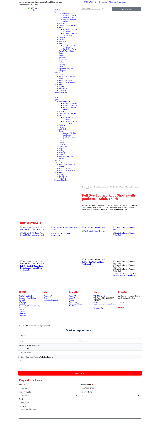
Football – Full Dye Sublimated (70, 30)
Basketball (62, 37)
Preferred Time (86, 392)
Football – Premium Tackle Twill (70, 34)
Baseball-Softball (65, 14)
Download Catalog (60, 92)
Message (22, 406)
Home (84, 187)
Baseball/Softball (93, 187)
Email (21, 399)
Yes (22, 348)
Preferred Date (25, 392)
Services (57, 73)
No (28, 348)
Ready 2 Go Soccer (70, 49)
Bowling (62, 65)
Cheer (61, 67)
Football (61, 27)
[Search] (102, 8)
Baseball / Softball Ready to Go (69, 21)
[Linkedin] (127, 313)
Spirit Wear (63, 59)
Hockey (61, 55)
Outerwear (62, 57)
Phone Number (86, 385)
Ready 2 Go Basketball (67, 82)
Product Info (58, 84)
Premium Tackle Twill (70, 18)
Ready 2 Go (58, 74)
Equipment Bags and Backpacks (66, 70)
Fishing (61, 63)
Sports (56, 12)
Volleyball (62, 41)
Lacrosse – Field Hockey (67, 25)
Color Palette (63, 90)
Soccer (61, 43)
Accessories (104, 187)
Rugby (61, 61)
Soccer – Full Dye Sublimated (69, 46)
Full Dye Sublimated (70, 16)
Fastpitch (62, 24)
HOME (57, 10)
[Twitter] (121, 319)
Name (21, 385)
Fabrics (61, 86)
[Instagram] (133, 313)
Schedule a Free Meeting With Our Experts (37, 357)
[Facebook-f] (121, 313)
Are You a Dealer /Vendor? (28, 346)
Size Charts (63, 88)
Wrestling (62, 39)
